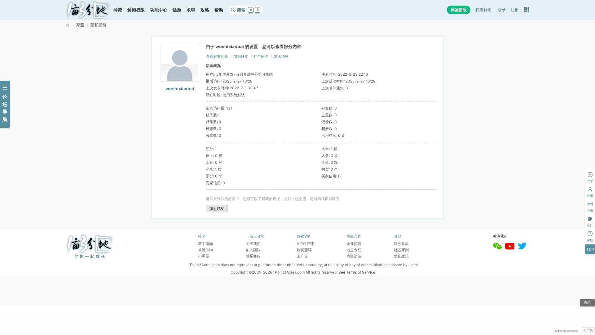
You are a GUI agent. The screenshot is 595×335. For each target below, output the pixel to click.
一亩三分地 (67, 24)
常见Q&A (205, 250)
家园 (80, 25)
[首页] (88, 10)
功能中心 (158, 9)
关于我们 (253, 243)
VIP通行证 (305, 243)
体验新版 (459, 9)
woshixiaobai (179, 88)
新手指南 (205, 243)
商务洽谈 (353, 256)
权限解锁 (483, 9)
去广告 (588, 330)
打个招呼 (260, 56)
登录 (502, 9)
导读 (117, 9)
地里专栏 (353, 250)
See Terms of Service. (357, 272)
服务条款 (401, 243)
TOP (590, 249)
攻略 (205, 9)
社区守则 (401, 250)
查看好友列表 (217, 56)
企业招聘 (353, 243)
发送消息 (281, 56)
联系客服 (253, 256)
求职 (191, 9)
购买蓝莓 (304, 250)
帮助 (218, 9)
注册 (515, 9)
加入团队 (253, 250)
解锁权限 (136, 9)
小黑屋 (203, 256)
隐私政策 (401, 256)
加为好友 (240, 56)
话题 (177, 9)
